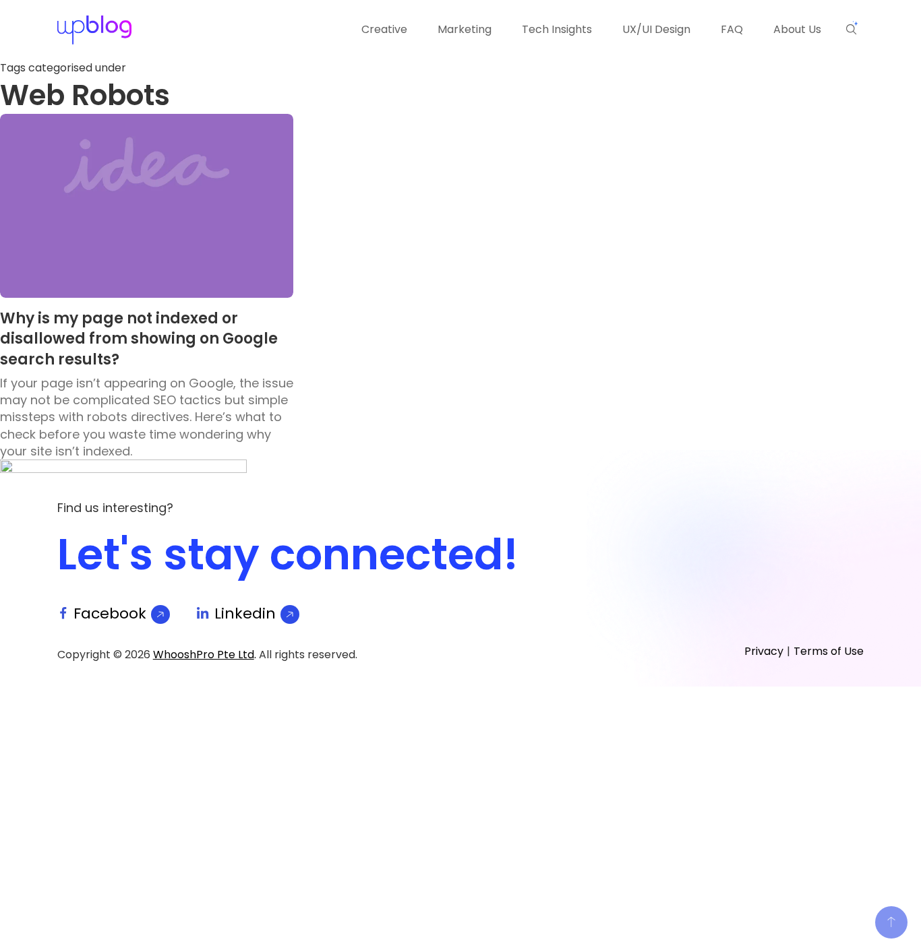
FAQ (732, 29)
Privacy (763, 651)
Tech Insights (557, 29)
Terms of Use (829, 651)
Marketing (465, 29)
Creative (384, 29)
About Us (797, 29)
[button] (852, 28)
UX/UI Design (656, 29)
